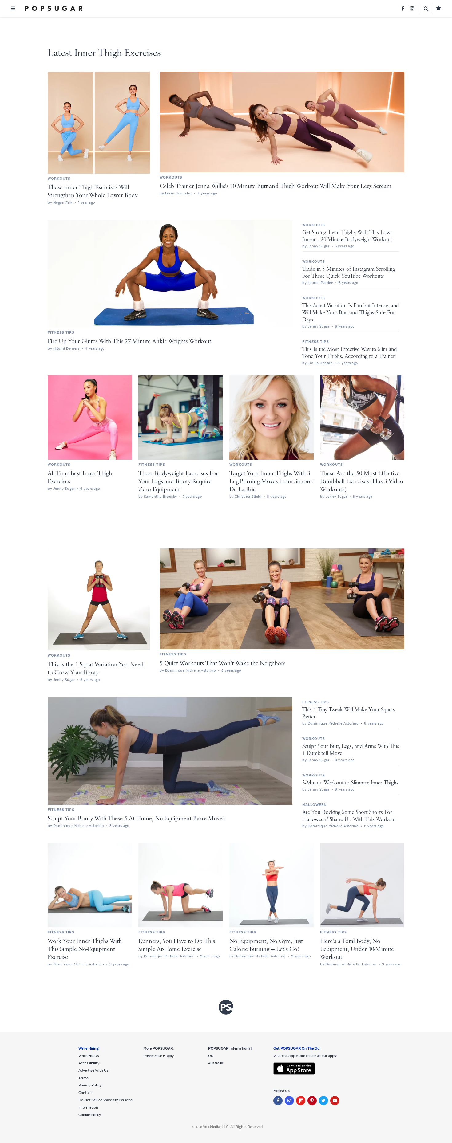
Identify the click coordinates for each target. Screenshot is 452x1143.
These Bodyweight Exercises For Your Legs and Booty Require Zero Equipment (178, 481)
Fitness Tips (61, 332)
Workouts (59, 178)
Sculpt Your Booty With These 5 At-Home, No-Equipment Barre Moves (136, 819)
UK (210, 1056)
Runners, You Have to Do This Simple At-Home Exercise (176, 945)
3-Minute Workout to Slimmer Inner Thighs (350, 783)
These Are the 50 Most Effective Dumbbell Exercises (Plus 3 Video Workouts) (361, 481)
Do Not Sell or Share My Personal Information (105, 1104)
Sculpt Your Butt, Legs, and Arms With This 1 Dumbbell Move (350, 750)
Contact (85, 1092)
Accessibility (88, 1063)
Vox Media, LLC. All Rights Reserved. (233, 1127)
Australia (215, 1063)
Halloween (314, 805)
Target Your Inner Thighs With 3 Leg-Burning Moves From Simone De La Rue (271, 481)
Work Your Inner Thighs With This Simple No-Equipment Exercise (85, 949)
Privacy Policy (89, 1085)
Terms (83, 1078)
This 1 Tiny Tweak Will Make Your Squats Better (348, 713)
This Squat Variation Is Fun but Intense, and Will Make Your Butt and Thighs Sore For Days (350, 312)
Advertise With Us (93, 1070)
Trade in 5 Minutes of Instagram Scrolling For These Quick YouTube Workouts (348, 273)
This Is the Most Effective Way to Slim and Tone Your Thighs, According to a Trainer (349, 353)
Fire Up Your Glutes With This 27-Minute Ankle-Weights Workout (129, 341)
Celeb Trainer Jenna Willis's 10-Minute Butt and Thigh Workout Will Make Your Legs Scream (275, 186)
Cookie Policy (89, 1115)
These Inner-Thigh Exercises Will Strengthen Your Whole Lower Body (92, 191)
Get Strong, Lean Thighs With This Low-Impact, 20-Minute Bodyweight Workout (347, 236)
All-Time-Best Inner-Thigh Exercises (80, 477)
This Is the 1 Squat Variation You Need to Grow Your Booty (96, 669)
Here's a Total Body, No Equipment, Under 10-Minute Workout (357, 949)
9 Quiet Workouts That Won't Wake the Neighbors (222, 663)
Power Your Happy (158, 1056)
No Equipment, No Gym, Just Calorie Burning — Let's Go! (266, 945)
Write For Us (88, 1056)
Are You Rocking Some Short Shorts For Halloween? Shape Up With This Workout (349, 816)
